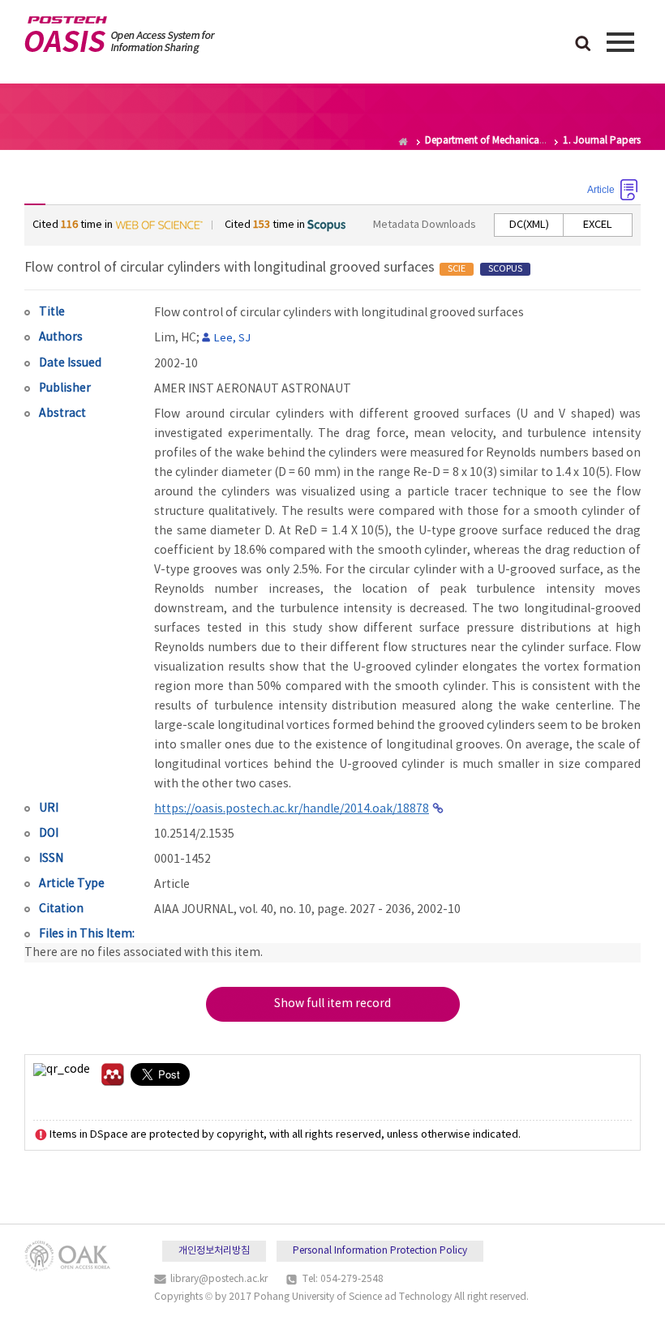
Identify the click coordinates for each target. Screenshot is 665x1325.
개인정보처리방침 (214, 1251)
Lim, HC (175, 338)
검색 (583, 44)
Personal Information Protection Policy (380, 1251)
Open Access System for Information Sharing (119, 35)
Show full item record (332, 1003)
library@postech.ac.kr (219, 1279)
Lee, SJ (232, 338)
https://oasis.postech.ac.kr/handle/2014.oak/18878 (291, 809)
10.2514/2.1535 (194, 834)
